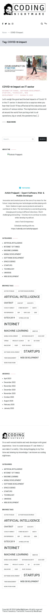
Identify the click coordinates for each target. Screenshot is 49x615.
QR (29, 341)
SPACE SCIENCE (9, 261)
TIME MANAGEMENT (10, 358)
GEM (35, 312)
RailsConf (7, 345)
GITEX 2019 (9, 318)
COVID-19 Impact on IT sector (18, 87)
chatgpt (20, 303)
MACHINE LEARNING (11, 250)
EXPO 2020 (27, 312)
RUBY (16, 345)
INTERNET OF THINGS (10, 91)
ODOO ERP (41, 336)
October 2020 (9, 397)
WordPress (37, 611)
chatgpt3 (30, 303)
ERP (19, 312)
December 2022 (9, 382)
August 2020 (8, 401)
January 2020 (9, 408)
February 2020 (9, 404)
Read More (11, 122)
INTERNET (11, 324)
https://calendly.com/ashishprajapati (24, 229)
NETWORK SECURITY (28, 336)
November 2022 (9, 386)
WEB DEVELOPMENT (11, 276)
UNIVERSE (7, 273)
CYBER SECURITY (23, 308)
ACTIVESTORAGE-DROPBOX (26, 291)
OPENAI (6, 341)
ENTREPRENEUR (8, 312)
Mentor (35, 331)
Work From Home (9, 363)
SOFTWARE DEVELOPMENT (30, 91)
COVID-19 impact (9, 308)
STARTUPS (6, 93)
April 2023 (7, 378)
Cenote (11, 611)
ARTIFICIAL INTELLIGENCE (13, 243)
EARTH (34, 308)
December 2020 (9, 390)
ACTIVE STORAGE (9, 291)
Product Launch (18, 341)
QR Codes (37, 341)
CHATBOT (8, 303)
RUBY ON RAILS (26, 345)
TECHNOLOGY (17, 93)
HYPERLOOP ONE (24, 318)
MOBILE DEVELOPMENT (12, 254)
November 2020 (9, 393)
